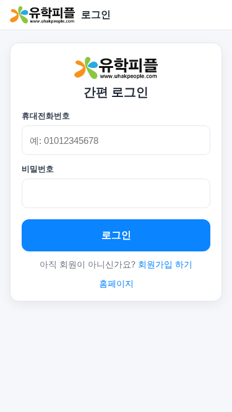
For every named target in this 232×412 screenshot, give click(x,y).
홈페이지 (116, 283)
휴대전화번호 (46, 115)
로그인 (116, 235)
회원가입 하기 (165, 264)
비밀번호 (38, 169)
